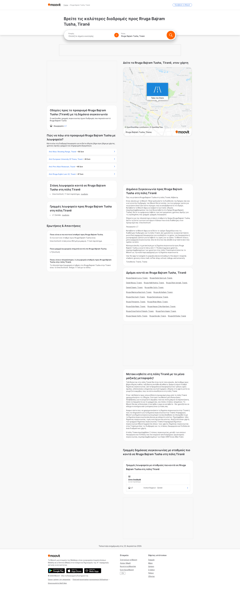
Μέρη (150, 563)
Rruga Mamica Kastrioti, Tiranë (138, 292)
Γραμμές (151, 560)
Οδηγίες (151, 576)
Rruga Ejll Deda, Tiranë (177, 316)
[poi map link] (157, 102)
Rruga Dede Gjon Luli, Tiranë (161, 278)
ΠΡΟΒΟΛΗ (84, 194)
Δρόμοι (151, 566)
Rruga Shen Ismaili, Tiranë (176, 283)
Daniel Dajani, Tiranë (134, 288)
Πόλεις (151, 573)
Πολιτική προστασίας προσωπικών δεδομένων (90, 579)
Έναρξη (71, 33)
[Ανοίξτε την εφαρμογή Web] (92, 570)
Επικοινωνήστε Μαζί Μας (57, 583)
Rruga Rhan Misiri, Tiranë (157, 302)
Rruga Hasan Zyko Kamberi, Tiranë (161, 306)
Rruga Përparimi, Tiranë (135, 302)
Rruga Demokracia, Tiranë (157, 297)
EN (123, 573)
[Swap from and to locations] (116, 35)
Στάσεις (151, 570)
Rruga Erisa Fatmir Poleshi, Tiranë (140, 311)
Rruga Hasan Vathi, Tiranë (136, 316)
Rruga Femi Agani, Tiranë (166, 311)
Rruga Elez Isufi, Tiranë (135, 297)
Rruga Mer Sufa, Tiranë (154, 288)
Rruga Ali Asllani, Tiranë (163, 292)
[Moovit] (54, 4)
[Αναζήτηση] (171, 35)
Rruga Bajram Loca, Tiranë (137, 278)
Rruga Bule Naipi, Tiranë (135, 306)
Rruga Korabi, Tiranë (158, 316)
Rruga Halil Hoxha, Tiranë (154, 283)
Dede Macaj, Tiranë (134, 283)
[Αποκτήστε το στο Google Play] (56, 570)
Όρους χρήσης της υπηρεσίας (59, 579)
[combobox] (90, 36)
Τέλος (123, 33)
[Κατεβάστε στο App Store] (74, 570)
